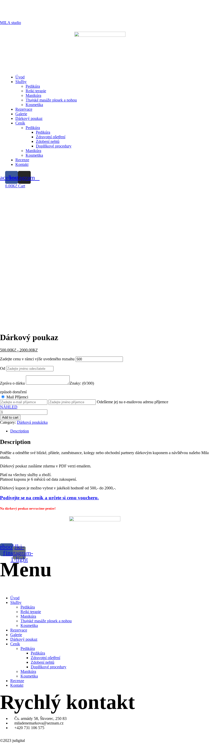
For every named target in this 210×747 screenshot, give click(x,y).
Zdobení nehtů (47, 141)
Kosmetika (34, 104)
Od (2, 368)
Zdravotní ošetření (50, 137)
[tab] (110, 431)
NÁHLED (8, 407)
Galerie (21, 114)
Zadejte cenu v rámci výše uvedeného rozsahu (37, 359)
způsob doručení (13, 392)
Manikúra (33, 95)
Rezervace (23, 109)
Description (19, 431)
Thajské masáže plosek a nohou (51, 100)
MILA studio (10, 22)
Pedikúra (33, 86)
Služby (21, 81)
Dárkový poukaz (29, 118)
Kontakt (21, 164)
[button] (100, 65)
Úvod (20, 77)
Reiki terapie (36, 91)
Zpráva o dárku (12, 383)
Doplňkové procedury (53, 146)
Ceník (20, 123)
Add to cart (10, 417)
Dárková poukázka (32, 422)
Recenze (22, 160)
